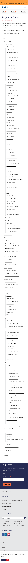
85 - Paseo (9, 144)
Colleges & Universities (12, 57)
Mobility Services (8, 268)
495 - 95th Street (11, 212)
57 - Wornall (9, 133)
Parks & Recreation (11, 49)
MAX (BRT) (9, 223)
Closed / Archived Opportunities (16, 381)
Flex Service (8, 254)
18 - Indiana (9, 101)
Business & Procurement (11, 362)
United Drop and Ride (12, 187)
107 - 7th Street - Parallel (12, 149)
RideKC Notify (8, 262)
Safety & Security (9, 243)
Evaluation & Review (14, 376)
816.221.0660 (5, 509)
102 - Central (10, 171)
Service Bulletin (10, 312)
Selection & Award (13, 379)
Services (7, 220)
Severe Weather (9, 259)
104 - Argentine (10, 176)
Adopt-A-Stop (10, 359)
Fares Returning (10, 298)
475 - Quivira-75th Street (12, 206)
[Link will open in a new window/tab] (3, 534)
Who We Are (8, 318)
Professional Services (14, 408)
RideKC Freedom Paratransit (14, 228)
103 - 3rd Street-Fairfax (12, 174)
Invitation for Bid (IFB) (14, 390)
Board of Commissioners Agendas (16, 326)
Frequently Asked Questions (12, 284)
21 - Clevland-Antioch (12, 104)
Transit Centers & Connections (14, 79)
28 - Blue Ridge (10, 117)
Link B (8, 190)
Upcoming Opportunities (15, 370)
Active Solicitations (14, 373)
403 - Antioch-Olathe (11, 201)
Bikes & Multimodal (9, 248)
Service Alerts (8, 217)
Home (4, 38)
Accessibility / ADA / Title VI (12, 245)
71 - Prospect (10, 139)
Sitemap (6, 455)
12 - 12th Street (10, 98)
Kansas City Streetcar (12, 335)
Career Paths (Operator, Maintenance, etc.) (16, 440)
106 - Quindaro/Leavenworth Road (15, 179)
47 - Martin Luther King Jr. (13, 128)
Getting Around (7, 41)
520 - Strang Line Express (13, 214)
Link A (8, 185)
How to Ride (8, 240)
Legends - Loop (10, 168)
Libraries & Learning (11, 68)
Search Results (7, 452)
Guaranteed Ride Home (10, 256)
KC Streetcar (10, 85)
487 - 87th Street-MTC (12, 209)
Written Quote (12, 413)
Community (9, 296)
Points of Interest (9, 46)
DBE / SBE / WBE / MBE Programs (15, 417)
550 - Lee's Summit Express (13, 163)
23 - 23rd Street (10, 106)
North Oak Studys (11, 357)
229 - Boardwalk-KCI (12, 158)
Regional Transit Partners (13, 73)
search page (16, 33)
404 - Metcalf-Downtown (12, 203)
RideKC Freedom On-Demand (12, 276)
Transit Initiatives (9, 330)
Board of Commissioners (12, 323)
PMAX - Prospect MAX (12, 90)
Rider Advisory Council (12, 354)
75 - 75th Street (10, 141)
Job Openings (10, 434)
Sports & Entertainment (12, 52)
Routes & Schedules (11, 309)
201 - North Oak (10, 152)
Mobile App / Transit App (11, 264)
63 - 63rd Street (10, 136)
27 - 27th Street (10, 114)
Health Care (9, 63)
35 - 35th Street (10, 122)
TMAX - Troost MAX (11, 166)
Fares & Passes (8, 235)
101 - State (9, 147)
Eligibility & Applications (11, 270)
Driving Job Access (11, 343)
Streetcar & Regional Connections (15, 225)
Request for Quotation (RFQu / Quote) (16, 396)
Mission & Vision (10, 320)
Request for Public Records (11, 447)
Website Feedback (9, 287)
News (6, 293)
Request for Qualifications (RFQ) (16, 393)
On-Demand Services (12, 231)
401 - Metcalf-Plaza (11, 195)
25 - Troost (9, 112)
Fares (12, 11)
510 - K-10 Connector (11, 87)
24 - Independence (11, 109)
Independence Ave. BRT (12, 338)
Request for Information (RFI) (16, 400)
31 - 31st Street (10, 120)
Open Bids (9, 365)
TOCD (8, 314)
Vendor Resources (11, 422)
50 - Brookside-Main (11, 131)
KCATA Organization (19, 525)
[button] (25, 518)
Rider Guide (7, 237)
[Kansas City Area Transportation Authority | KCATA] (6, 7)
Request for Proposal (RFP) (15, 387)
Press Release (10, 304)
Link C (8, 193)
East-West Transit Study (12, 348)
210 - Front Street (11, 155)
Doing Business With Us (12, 301)
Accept (4, 560)
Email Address (7, 477)
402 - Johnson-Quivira (12, 198)
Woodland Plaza (10, 346)
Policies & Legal (8, 450)
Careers (7, 431)
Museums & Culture (11, 71)
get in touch (8, 27)
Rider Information (11, 306)
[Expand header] (25, 7)
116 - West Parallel (11, 182)
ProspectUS (10, 340)
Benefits (9, 436)
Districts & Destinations (12, 60)
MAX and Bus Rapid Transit (13, 332)
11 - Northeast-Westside (12, 95)
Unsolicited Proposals (12, 420)
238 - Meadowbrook (11, 160)
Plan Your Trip (8, 44)
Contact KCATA (9, 444)
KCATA (5, 290)
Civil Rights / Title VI (10, 428)
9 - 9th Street (10, 93)
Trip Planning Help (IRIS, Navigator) (13, 251)
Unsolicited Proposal (14, 405)
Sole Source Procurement (15, 402)
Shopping (9, 76)
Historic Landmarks (11, 65)
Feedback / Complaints (10, 282)
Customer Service (8, 279)
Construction (12, 410)
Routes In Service (9, 82)
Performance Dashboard (12, 351)
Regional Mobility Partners (11, 273)
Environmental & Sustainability (12, 426)
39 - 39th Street (10, 125)
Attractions (9, 54)
